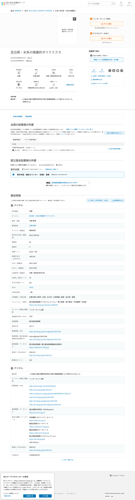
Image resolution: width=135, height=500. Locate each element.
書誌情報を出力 (97, 79)
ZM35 (31, 287)
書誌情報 (28, 116)
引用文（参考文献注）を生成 (102, 76)
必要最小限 (29, 496)
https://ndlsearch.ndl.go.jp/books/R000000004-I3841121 (50, 393)
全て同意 (45, 496)
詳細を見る (70, 85)
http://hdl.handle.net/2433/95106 (41, 386)
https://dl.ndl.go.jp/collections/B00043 (43, 305)
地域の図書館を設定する (114, 133)
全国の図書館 (17, 116)
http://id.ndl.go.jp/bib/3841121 (40, 355)
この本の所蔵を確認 (114, 149)
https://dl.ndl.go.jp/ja (37, 439)
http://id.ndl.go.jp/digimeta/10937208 (43, 401)
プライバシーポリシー (57, 493)
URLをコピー (102, 71)
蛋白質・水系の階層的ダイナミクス (42, 216)
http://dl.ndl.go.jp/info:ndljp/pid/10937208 (45, 331)
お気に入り (94, 71)
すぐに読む (108, 24)
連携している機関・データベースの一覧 (78, 129)
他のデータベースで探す (100, 83)
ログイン (129, 5)
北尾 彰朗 (32, 225)
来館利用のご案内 (50, 169)
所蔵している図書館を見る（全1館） (107, 59)
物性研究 (18, 10)
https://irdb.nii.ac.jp (36, 420)
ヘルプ (121, 5)
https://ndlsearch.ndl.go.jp (39, 347)
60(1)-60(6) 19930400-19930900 (40, 10)
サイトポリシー (71, 493)
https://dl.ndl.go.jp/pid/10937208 (41, 397)
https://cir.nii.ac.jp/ (36, 412)
